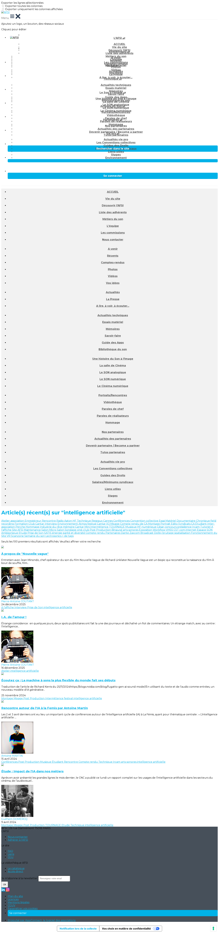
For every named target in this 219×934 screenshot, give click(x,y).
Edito (174, 523)
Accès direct (15, 871)
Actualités (116, 71)
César (161, 526)
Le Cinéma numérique (112, 386)
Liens (11, 854)
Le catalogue (16, 868)
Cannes (108, 520)
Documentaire (186, 520)
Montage (154, 523)
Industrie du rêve (51, 526)
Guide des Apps (113, 342)
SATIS (48, 532)
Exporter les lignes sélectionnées (22, 2)
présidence (184, 526)
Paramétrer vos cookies (23, 908)
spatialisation (182, 532)
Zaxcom (135, 532)
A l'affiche (7, 607)
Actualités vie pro (116, 139)
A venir (116, 57)
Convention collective (144, 520)
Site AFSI (18, 529)
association (17, 520)
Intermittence (99, 526)
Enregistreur (33, 520)
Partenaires (113, 532)
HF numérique (147, 526)
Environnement (116, 157)
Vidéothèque (116, 115)
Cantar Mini (82, 526)
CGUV (11, 905)
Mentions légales (18, 902)
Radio (60, 520)
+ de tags (68, 535)
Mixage (115, 523)
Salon (45, 529)
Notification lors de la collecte (78, 928)
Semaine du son (35, 535)
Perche (21, 526)
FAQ (10, 851)
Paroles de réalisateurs (116, 121)
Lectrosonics (54, 535)
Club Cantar (37, 523)
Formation (22, 523)
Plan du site (15, 896)
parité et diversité (74, 532)
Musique (131, 526)
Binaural (117, 529)
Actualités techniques (116, 85)
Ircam (196, 526)
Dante (125, 532)
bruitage (168, 532)
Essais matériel (115, 88)
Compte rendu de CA (134, 523)
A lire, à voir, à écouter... (112, 305)
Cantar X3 (103, 523)
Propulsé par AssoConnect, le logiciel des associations (42, 920)
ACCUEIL (119, 44)
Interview (51, 523)
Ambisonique (10, 532)
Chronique (203, 520)
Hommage (112, 422)
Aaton (68, 520)
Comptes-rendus (112, 262)
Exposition (146, 529)
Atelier (5, 520)
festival (92, 523)
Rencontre (49, 520)
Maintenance (32, 529)
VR (9, 535)
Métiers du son (112, 219)
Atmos (83, 523)
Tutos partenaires (116, 134)
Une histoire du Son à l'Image (116, 98)
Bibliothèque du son (113, 349)
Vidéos (113, 276)
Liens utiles (116, 151)
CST (176, 529)
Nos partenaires (116, 125)
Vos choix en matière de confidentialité (126, 928)
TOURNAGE (117, 526)
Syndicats (184, 523)
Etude (23, 532)
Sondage (71, 529)
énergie (57, 532)
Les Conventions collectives (116, 142)
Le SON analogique (112, 372)
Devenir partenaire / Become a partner (113, 445)
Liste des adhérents (119, 53)
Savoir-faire (116, 94)
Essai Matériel (168, 520)
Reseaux (97, 520)
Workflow (159, 529)
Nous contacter (112, 239)
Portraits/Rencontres (116, 112)
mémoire (69, 526)
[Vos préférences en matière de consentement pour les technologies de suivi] (213, 928)
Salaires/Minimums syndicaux (112, 482)
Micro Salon (57, 529)
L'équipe (113, 225)
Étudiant (201, 523)
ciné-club (83, 529)
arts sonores (131, 529)
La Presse (116, 74)
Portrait (165, 523)
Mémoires (113, 329)
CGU (10, 857)
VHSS (170, 529)
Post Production (101, 529)
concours (171, 526)
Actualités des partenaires (116, 128)
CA (193, 523)
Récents (116, 60)
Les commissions (113, 232)
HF (75, 520)
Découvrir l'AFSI (113, 205)
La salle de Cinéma (116, 101)
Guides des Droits (116, 145)
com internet (188, 529)
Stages (116, 154)
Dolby (158, 532)
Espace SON (205, 529)
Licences (13, 899)
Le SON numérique (116, 107)
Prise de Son (36, 532)
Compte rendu (95, 532)
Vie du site (112, 198)
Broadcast (147, 532)
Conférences (121, 520)
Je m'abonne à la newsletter (19, 878)
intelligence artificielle (58, 607)
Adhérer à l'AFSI (18, 839)
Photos (116, 66)
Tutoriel (205, 526)
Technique (84, 520)
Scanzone (17, 535)
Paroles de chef (113, 408)
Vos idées (112, 283)
